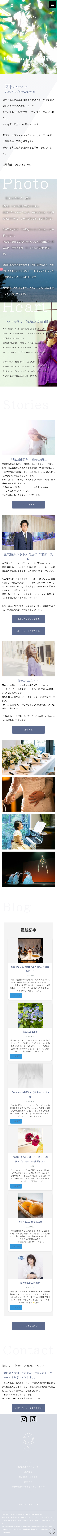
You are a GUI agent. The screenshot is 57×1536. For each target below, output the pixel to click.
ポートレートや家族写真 (28, 630)
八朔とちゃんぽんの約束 (30, 1222)
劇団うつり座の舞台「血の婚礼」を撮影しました (30, 969)
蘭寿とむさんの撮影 (30, 1283)
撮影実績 (28, 729)
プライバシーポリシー (28, 1505)
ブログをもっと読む (28, 1325)
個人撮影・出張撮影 (28, 1477)
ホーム (28, 1462)
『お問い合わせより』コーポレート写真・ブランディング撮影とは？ (30, 1159)
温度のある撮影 (30, 1031)
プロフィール (28, 504)
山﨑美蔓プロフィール (28, 1467)
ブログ (28, 1492)
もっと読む (16, 995)
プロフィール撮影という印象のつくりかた (30, 1094)
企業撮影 (28, 1472)
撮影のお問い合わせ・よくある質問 (28, 1487)
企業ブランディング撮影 (28, 619)
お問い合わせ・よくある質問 (28, 1407)
